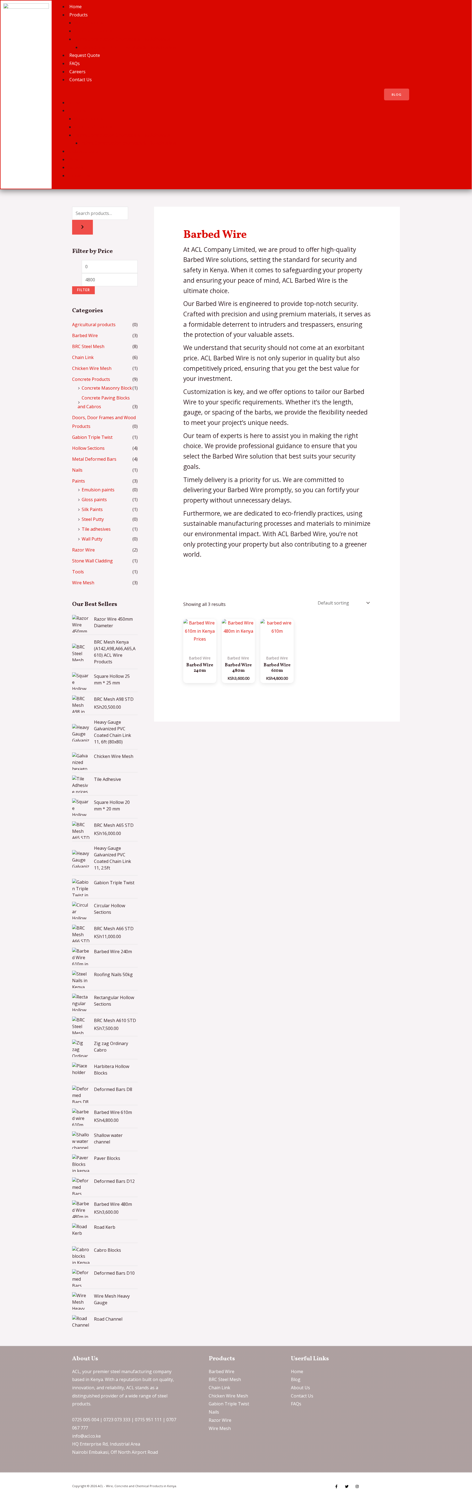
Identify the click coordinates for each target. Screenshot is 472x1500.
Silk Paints (92, 509)
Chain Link (83, 357)
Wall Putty (92, 539)
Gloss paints (94, 500)
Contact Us (80, 80)
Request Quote (84, 55)
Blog (295, 1379)
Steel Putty (93, 519)
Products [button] (78, 15)
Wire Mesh (83, 583)
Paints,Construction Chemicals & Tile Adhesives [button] (122, 39)
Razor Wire (83, 550)
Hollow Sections (88, 448)
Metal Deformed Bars (94, 459)
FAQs (74, 63)
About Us (300, 1388)
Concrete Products (93, 31)
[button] (213, 95)
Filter (83, 290)
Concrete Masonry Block (107, 388)
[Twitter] (347, 1486)
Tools (78, 572)
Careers (77, 72)
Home (75, 7)
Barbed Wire (85, 335)
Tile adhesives (96, 529)
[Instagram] (357, 1486)
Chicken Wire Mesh (91, 368)
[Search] (82, 227)
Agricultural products (94, 325)
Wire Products (88, 23)
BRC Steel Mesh (88, 346)
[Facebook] (336, 1486)
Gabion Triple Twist (92, 437)
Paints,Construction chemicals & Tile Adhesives (128, 47)
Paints (78, 481)
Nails (77, 470)
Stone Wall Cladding (92, 561)
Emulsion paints (98, 490)
